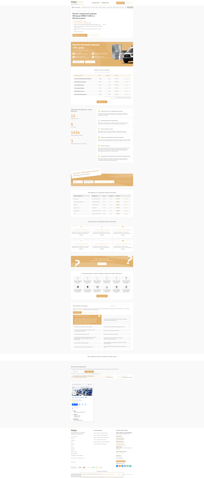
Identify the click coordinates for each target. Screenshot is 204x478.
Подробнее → (126, 198)
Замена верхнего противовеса (80, 81)
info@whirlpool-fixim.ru (120, 442)
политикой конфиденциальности (86, 183)
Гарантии (104, 7)
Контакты (121, 7)
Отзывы (96, 7)
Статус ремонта (130, 7)
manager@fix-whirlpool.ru (121, 445)
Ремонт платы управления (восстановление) (82, 78)
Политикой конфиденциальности (94, 373)
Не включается (94, 207)
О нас (93, 7)
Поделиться (117, 466)
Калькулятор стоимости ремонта (77, 455)
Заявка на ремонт (116, 7)
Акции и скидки (109, 7)
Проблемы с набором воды (96, 213)
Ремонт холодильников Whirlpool (100, 439)
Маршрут (76, 404)
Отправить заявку (90, 61)
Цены (89, 7)
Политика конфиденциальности (102, 471)
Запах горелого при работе (96, 210)
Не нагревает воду (95, 204)
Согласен (119, 474)
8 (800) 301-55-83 (119, 439)
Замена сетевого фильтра (79, 91)
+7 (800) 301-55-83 (95, 2)
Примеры (73, 440)
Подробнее (81, 234)
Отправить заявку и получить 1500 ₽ (104, 181)
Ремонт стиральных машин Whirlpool (101, 435)
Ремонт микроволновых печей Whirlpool (101, 437)
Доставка (100, 7)
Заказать (126, 78)
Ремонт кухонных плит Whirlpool (100, 443)
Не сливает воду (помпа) (96, 198)
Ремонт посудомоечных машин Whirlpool (101, 441)
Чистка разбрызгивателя (79, 84)
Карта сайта (73, 462)
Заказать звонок (102, 263)
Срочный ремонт (85, 7)
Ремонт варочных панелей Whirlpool (101, 433)
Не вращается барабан (96, 201)
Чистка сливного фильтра (79, 88)
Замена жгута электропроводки (80, 94)
